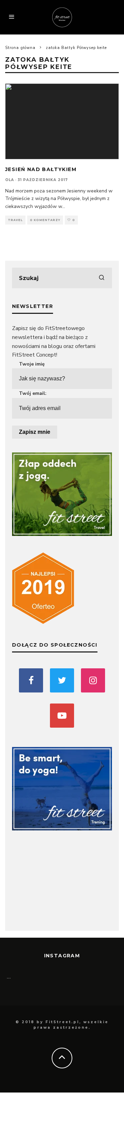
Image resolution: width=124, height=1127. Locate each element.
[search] (101, 278)
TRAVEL (15, 220)
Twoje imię (32, 364)
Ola (9, 180)
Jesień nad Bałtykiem (40, 169)
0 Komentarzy (45, 220)
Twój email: (32, 393)
